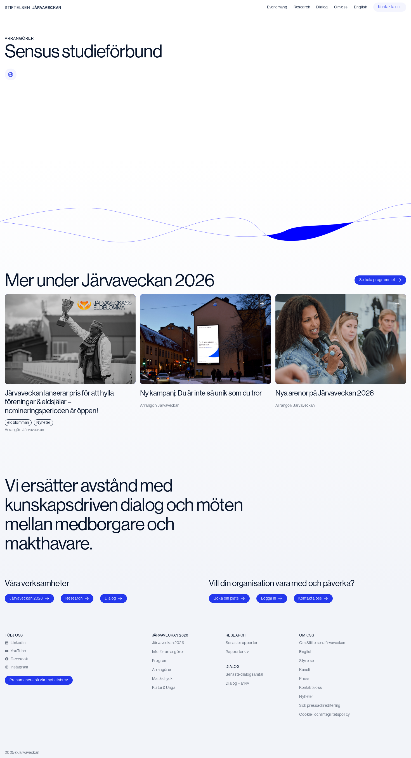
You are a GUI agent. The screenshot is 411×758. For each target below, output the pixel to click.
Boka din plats (226, 598)
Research (74, 598)
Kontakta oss (310, 598)
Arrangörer (19, 38)
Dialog (110, 598)
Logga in (268, 598)
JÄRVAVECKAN (47, 7)
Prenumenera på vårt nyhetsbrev (39, 679)
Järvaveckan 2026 (26, 598)
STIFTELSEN (17, 7)
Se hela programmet (377, 279)
